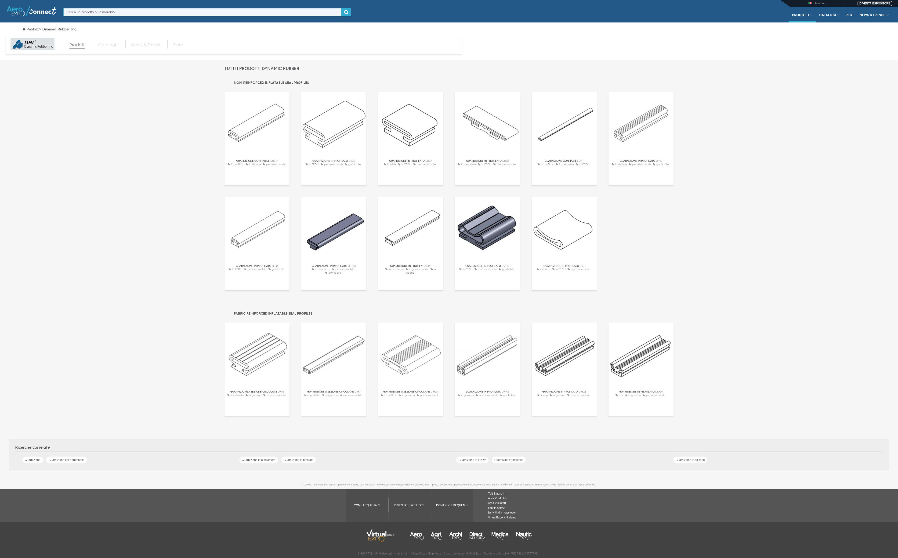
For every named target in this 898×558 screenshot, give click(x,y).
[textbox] (202, 12)
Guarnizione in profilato (298, 460)
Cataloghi (829, 15)
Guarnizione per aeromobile (66, 460)
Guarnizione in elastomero (258, 460)
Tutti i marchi (496, 493)
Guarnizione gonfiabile (508, 460)
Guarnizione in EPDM (472, 460)
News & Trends (872, 15)
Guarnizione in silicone (690, 460)
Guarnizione (32, 460)
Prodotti (800, 15)
